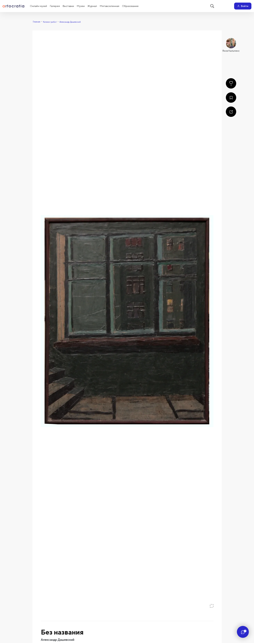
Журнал (92, 5)
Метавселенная (109, 5)
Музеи (81, 5)
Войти (244, 6)
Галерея (55, 5)
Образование (130, 5)
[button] (127, 321)
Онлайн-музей (38, 5)
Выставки (68, 5)
